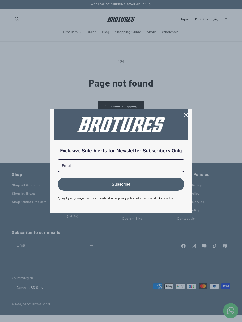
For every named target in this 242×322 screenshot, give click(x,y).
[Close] (186, 115)
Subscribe (121, 184)
